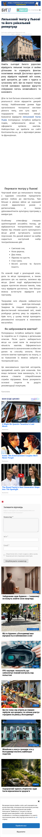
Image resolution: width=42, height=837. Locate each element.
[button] (39, 801)
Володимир (34, 745)
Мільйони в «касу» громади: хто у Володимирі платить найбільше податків (18, 751)
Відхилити (21, 832)
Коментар (8, 517)
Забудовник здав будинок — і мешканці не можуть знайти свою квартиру (20, 597)
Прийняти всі (21, 826)
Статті (12, 34)
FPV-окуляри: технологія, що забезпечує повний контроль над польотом (18, 673)
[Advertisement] (21, 163)
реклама (18, 34)
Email (6, 545)
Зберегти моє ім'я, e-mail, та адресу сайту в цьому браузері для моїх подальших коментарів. (22, 555)
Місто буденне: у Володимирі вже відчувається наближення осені (18, 634)
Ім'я (6, 537)
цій (36, 817)
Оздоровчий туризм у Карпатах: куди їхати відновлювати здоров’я (19, 790)
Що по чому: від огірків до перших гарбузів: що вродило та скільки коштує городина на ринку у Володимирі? (21, 712)
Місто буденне (33, 629)
